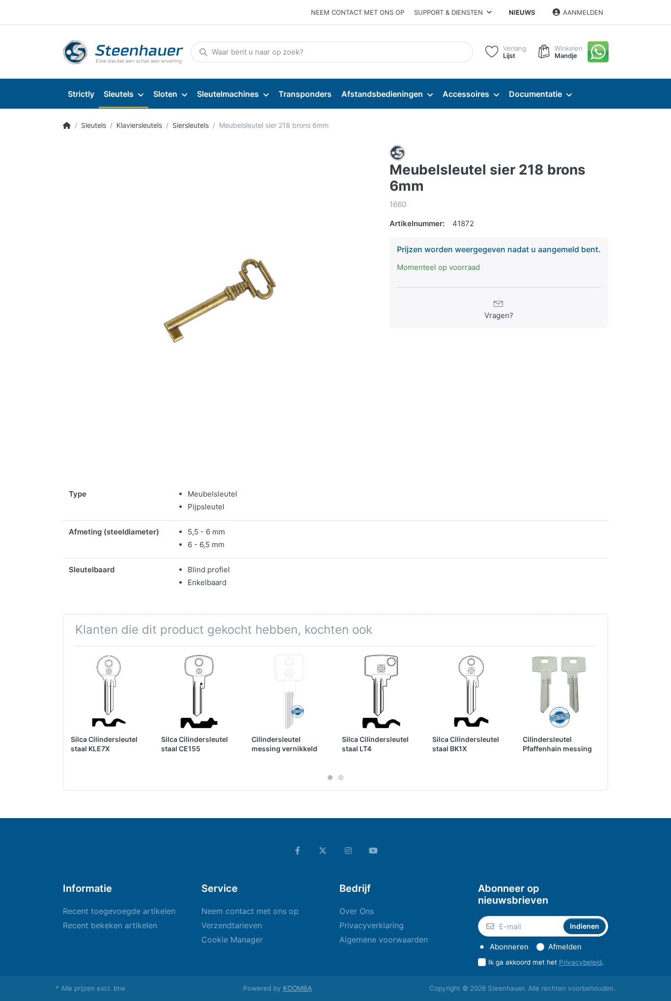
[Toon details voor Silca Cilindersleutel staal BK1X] (469, 691)
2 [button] (340, 777)
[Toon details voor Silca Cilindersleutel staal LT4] (379, 691)
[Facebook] (297, 850)
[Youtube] (374, 850)
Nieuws (522, 12)
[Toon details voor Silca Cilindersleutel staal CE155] (198, 691)
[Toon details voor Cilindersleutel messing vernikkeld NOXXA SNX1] (289, 691)
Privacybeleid (580, 962)
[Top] (67, 125)
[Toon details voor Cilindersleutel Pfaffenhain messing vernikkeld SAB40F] (560, 691)
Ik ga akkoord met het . (546, 962)
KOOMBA (297, 988)
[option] (219, 301)
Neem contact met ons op (357, 12)
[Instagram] (348, 850)
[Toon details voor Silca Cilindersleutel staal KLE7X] (108, 691)
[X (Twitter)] (323, 850)
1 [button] (330, 777)
